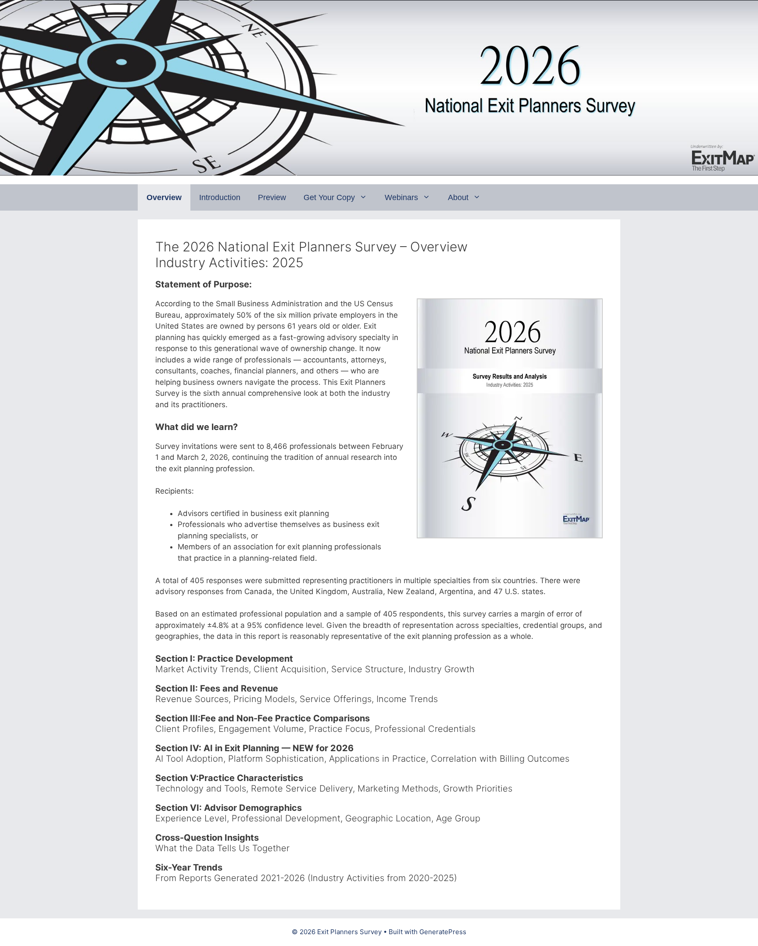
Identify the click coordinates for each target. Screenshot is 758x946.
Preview (272, 197)
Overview (164, 197)
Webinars (401, 197)
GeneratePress (442, 932)
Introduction (219, 197)
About (458, 197)
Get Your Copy (329, 197)
